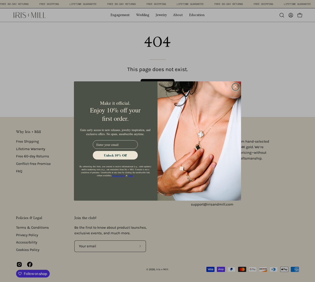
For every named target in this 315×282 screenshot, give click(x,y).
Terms (130, 175)
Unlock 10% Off (115, 155)
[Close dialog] (235, 87)
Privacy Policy (118, 175)
